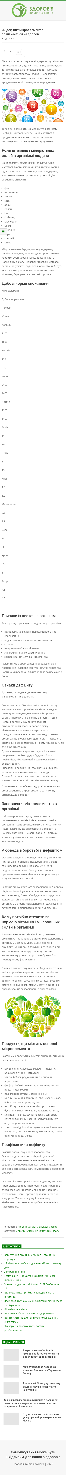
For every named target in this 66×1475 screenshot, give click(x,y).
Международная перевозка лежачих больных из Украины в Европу (42, 1370)
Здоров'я (9, 38)
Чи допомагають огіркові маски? (37, 1226)
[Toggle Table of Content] (17, 52)
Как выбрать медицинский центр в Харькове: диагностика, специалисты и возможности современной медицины (31, 1403)
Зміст (7, 51)
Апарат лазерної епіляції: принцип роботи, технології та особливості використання (41, 1353)
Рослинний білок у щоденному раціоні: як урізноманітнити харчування (41, 1386)
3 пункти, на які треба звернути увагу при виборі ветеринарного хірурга (42, 1417)
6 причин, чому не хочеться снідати (37, 1230)
